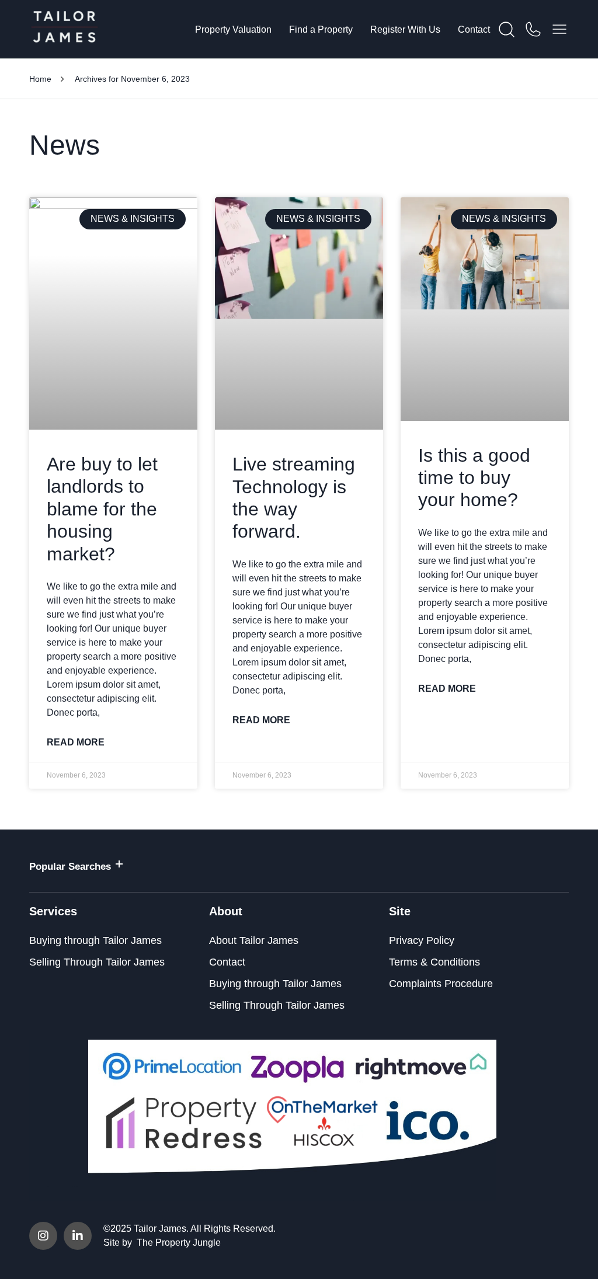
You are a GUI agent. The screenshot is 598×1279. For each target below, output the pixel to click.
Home (40, 78)
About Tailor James (253, 940)
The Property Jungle (179, 1242)
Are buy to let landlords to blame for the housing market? (102, 509)
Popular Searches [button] (70, 866)
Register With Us (405, 29)
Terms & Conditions (434, 962)
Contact (474, 29)
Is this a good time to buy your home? (474, 478)
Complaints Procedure (441, 983)
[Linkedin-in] (78, 1236)
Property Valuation (233, 29)
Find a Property (321, 29)
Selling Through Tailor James (97, 962)
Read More (76, 742)
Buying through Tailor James (95, 940)
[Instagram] (43, 1236)
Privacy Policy (421, 940)
